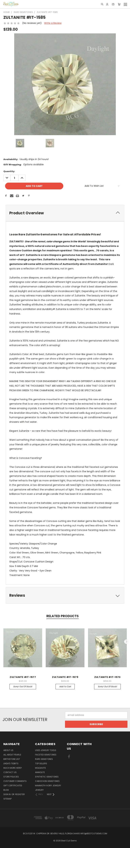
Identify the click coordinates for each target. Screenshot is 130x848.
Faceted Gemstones (45, 754)
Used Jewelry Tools (45, 750)
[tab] (65, 213)
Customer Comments (15, 781)
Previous (4, 641)
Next (126, 641)
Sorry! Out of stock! (22, 686)
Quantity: (9, 171)
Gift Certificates (12, 785)
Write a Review (52, 23)
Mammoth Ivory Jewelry (48, 785)
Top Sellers (41, 763)
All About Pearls (12, 754)
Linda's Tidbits (10, 763)
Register (20, 794)
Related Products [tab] (62, 616)
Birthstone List (11, 759)
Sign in (7, 794)
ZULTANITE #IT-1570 (107, 677)
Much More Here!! (12, 767)
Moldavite (40, 767)
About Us (8, 750)
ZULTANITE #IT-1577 (23, 677)
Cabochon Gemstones (47, 781)
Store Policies (11, 776)
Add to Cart (65, 686)
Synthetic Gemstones (47, 776)
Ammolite (40, 772)
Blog (6, 789)
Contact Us (10, 772)
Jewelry (39, 789)
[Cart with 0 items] (119, 4)
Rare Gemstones (44, 759)
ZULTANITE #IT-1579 (65, 677)
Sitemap (7, 798)
